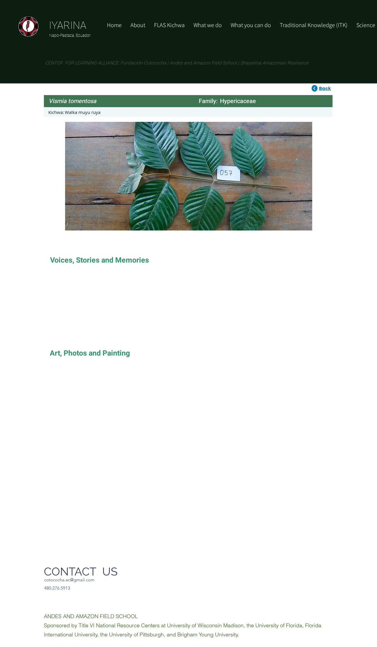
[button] (250, 25)
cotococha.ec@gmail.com (69, 580)
